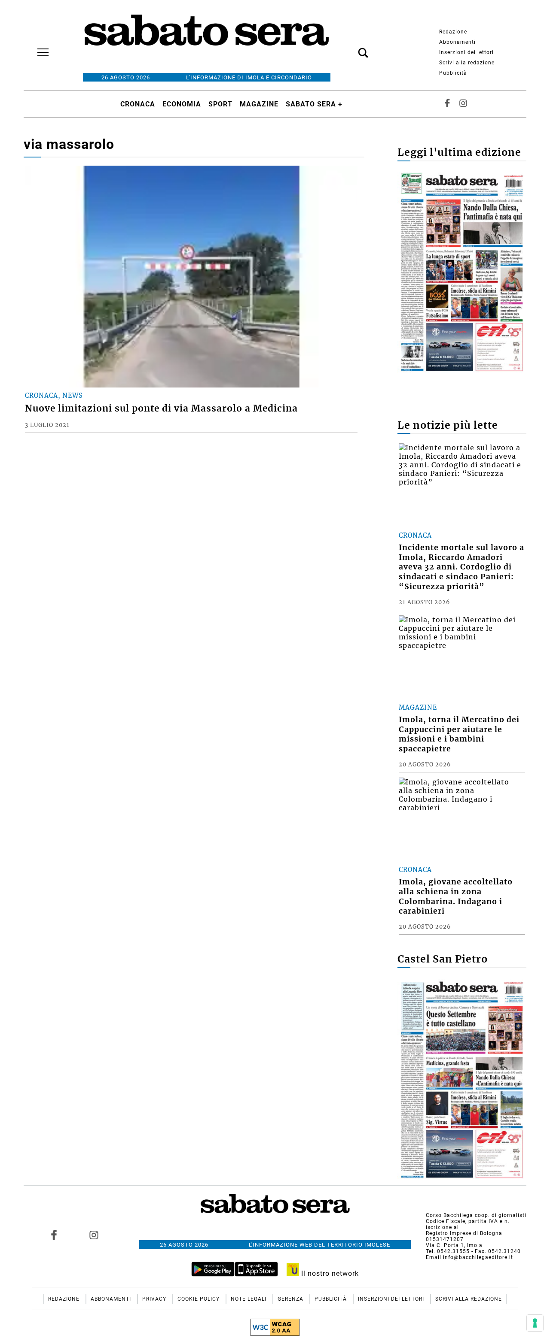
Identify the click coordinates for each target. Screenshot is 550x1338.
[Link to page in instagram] (93, 1234)
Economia (181, 104)
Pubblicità (453, 73)
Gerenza (291, 1299)
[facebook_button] (447, 104)
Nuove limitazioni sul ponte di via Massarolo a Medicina (161, 408)
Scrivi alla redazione (467, 63)
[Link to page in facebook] (54, 1234)
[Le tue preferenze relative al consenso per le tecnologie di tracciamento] (535, 1323)
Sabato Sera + (314, 104)
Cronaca (137, 104)
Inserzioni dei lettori (466, 52)
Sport (220, 104)
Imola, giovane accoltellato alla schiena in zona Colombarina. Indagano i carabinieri (456, 896)
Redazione (453, 32)
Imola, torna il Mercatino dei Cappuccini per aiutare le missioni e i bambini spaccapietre (459, 734)
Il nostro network (329, 1273)
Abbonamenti (457, 42)
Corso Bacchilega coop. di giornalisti (476, 1215)
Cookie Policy (199, 1299)
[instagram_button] (463, 104)
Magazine (259, 104)
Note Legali (249, 1299)
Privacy (155, 1299)
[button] (350, 48)
